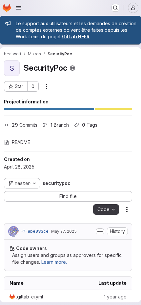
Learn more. (54, 262)
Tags (89, 125)
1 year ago (115, 296)
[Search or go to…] (115, 8)
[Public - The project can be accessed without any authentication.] (72, 68)
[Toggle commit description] (100, 231)
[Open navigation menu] (18, 8)
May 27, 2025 (64, 231)
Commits (24, 125)
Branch (59, 125)
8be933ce (38, 231)
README (21, 142)
